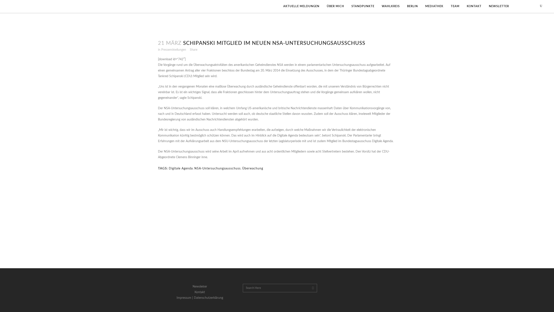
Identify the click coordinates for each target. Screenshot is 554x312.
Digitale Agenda (181, 168)
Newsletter (200, 286)
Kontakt (200, 292)
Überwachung (252, 168)
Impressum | (185, 297)
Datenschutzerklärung (208, 297)
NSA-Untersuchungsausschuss (217, 168)
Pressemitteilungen (173, 49)
